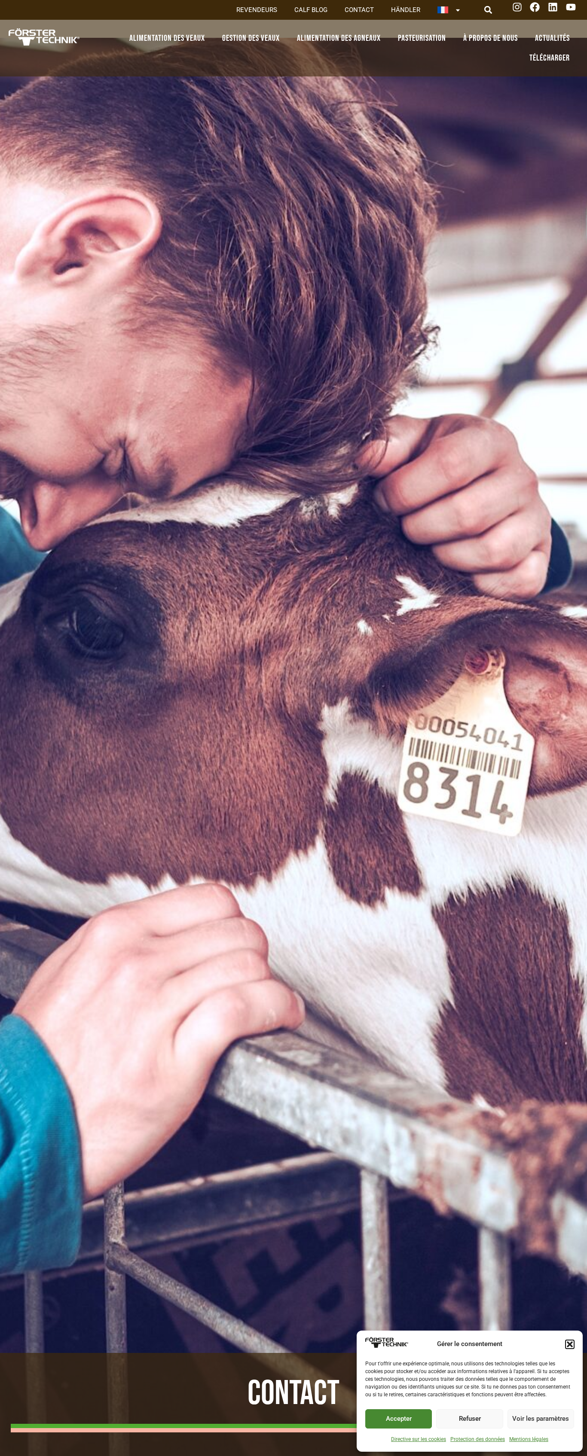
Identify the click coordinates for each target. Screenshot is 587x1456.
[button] (570, 1344)
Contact (359, 10)
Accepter (399, 1418)
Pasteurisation (422, 38)
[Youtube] (574, 10)
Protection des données (477, 1439)
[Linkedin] (556, 10)
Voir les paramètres (540, 1418)
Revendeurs (256, 10)
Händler (405, 10)
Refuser (470, 1418)
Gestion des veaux (251, 38)
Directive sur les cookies (418, 1439)
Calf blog (310, 10)
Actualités (552, 38)
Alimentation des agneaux (339, 38)
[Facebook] (538, 10)
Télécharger (549, 58)
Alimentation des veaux (167, 38)
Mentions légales (528, 1439)
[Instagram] (520, 10)
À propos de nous (490, 38)
